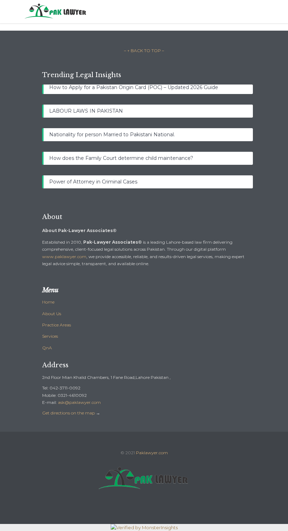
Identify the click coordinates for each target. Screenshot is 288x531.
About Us (51, 313)
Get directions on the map (68, 413)
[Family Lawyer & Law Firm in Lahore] (149, 11)
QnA (47, 347)
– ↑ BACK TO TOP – (144, 50)
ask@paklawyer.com (79, 402)
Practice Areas (56, 324)
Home (48, 302)
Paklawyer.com (152, 452)
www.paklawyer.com (64, 256)
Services (50, 336)
